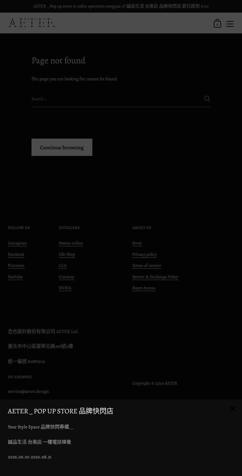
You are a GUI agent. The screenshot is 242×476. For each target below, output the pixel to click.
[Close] (232, 409)
